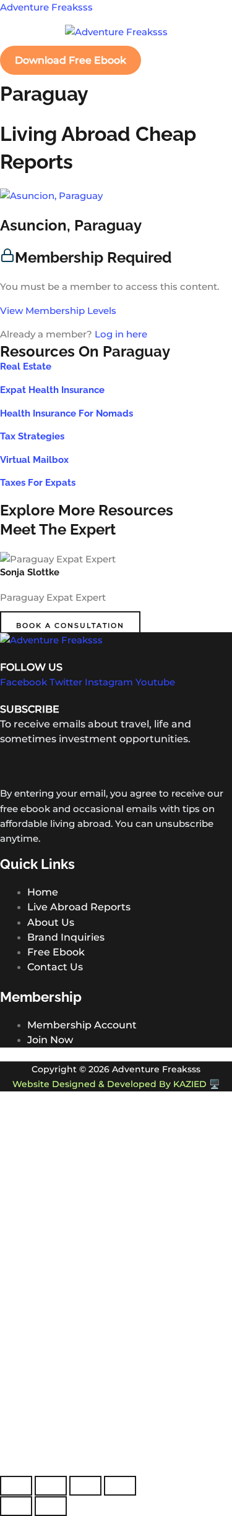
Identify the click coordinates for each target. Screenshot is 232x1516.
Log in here (121, 334)
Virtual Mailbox (34, 459)
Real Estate (25, 366)
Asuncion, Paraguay (71, 225)
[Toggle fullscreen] (51, 1486)
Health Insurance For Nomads (66, 413)
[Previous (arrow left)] (16, 1506)
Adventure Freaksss (46, 7)
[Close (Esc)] (120, 1486)
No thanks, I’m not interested (116, 1468)
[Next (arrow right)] (51, 1506)
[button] (116, 46)
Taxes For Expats (37, 482)
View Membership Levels (58, 310)
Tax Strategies (32, 436)
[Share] (85, 1486)
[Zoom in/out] (16, 1486)
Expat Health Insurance (52, 389)
